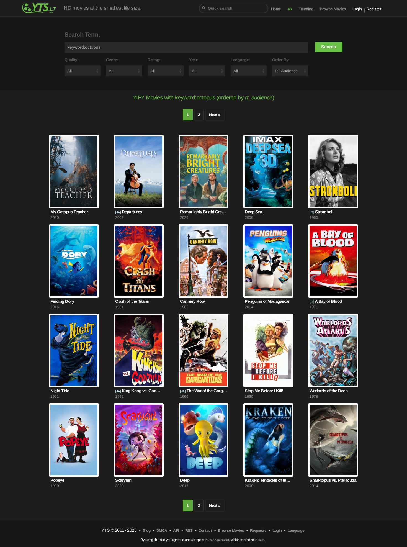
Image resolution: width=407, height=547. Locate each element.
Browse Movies (333, 9)
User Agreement (218, 539)
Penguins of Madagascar (267, 301)
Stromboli (321, 211)
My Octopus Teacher (69, 211)
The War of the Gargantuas (203, 390)
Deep (184, 480)
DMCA (161, 530)
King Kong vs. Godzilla (138, 390)
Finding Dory (62, 301)
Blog (146, 530)
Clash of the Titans (132, 301)
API (176, 530)
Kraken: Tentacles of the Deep (268, 480)
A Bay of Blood (326, 301)
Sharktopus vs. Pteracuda (333, 480)
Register (374, 9)
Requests (258, 530)
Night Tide (59, 390)
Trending (306, 9)
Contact (205, 530)
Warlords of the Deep (328, 390)
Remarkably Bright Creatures (203, 211)
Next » (214, 114)
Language (296, 530)
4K (290, 9)
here (261, 539)
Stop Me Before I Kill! (264, 390)
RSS (189, 530)
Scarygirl (123, 480)
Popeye (57, 480)
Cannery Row (192, 301)
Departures (128, 211)
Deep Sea (253, 211)
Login (357, 9)
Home (276, 9)
